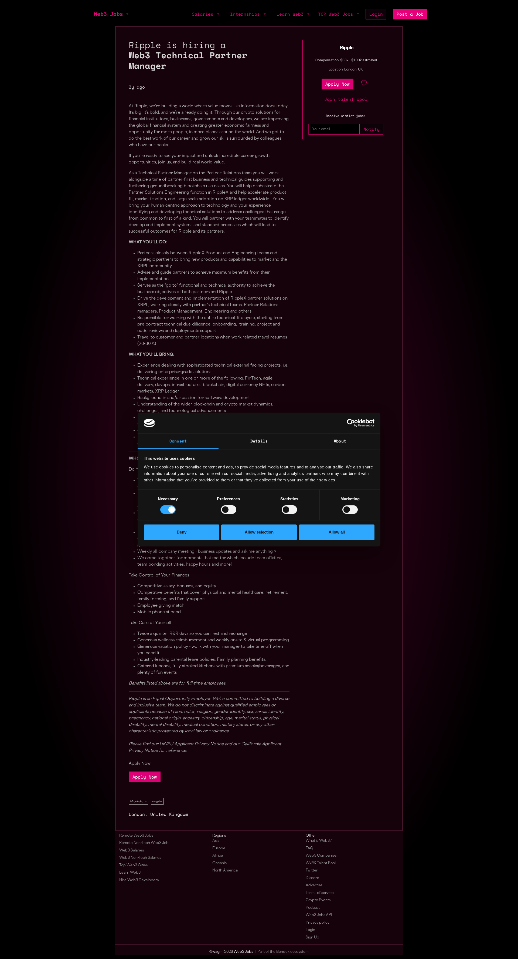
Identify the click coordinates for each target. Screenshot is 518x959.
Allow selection (259, 532)
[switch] (228, 509)
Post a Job (410, 14)
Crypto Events (318, 900)
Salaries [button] (204, 14)
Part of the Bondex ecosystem (283, 952)
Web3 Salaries (131, 850)
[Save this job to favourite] (364, 84)
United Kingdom (169, 814)
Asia (215, 841)
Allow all (337, 532)
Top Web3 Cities (133, 865)
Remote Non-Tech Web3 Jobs (144, 843)
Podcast (313, 908)
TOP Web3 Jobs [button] (337, 14)
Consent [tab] (178, 441)
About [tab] (340, 441)
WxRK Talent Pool (321, 863)
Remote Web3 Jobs (136, 835)
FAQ (309, 848)
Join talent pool (345, 99)
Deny (181, 532)
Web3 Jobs (108, 14)
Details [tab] (259, 441)
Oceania (219, 863)
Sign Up (312, 937)
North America (225, 870)
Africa (217, 855)
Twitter (312, 870)
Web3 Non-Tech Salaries (140, 858)
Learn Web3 (130, 872)
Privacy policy (317, 922)
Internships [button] (246, 14)
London (137, 814)
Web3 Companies (321, 855)
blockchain (138, 801)
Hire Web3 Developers (139, 880)
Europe (218, 848)
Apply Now (144, 777)
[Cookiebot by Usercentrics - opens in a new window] (350, 423)
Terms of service (320, 893)
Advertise (314, 885)
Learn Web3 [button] (291, 14)
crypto (157, 801)
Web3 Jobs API (319, 915)
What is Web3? (319, 841)
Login (376, 14)
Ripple (347, 48)
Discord (312, 878)
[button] (127, 14)
